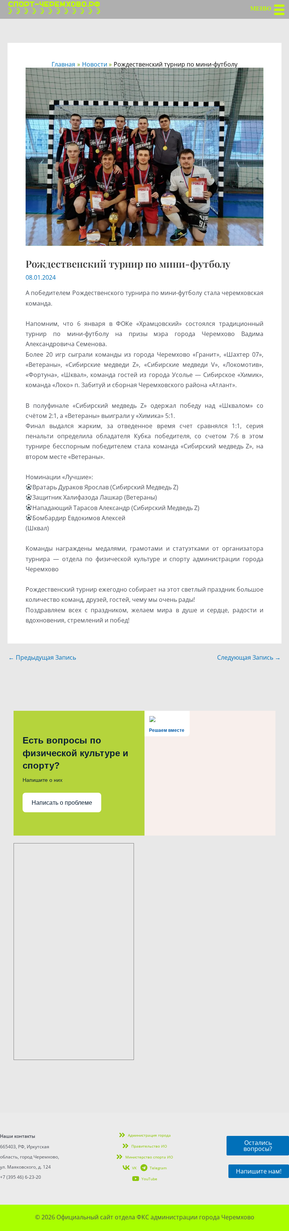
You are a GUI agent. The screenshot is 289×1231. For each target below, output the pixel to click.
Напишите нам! (258, 1171)
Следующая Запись (249, 657)
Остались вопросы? (257, 1146)
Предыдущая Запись (42, 657)
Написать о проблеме (62, 802)
